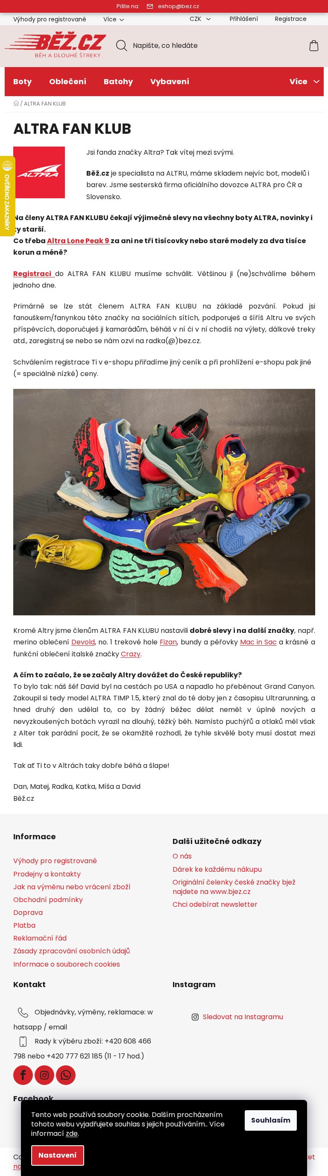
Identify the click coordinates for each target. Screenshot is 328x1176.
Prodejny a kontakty (47, 874)
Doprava (28, 912)
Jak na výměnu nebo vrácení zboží (72, 887)
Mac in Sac (258, 642)
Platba (24, 925)
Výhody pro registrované (49, 19)
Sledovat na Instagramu (243, 1017)
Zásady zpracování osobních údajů (71, 951)
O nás (182, 856)
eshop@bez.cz (178, 6)
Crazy (131, 654)
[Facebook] (23, 1075)
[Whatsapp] (66, 1075)
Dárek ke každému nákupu (217, 869)
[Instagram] (44, 1075)
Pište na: (128, 6)
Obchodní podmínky (48, 900)
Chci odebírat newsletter (215, 904)
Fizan (168, 642)
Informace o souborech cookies (66, 964)
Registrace (291, 19)
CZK (196, 19)
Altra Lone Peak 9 (79, 241)
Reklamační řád (40, 938)
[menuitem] (22, 81)
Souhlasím (270, 1120)
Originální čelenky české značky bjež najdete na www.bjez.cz (234, 887)
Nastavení (57, 1155)
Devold (83, 642)
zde (72, 1133)
